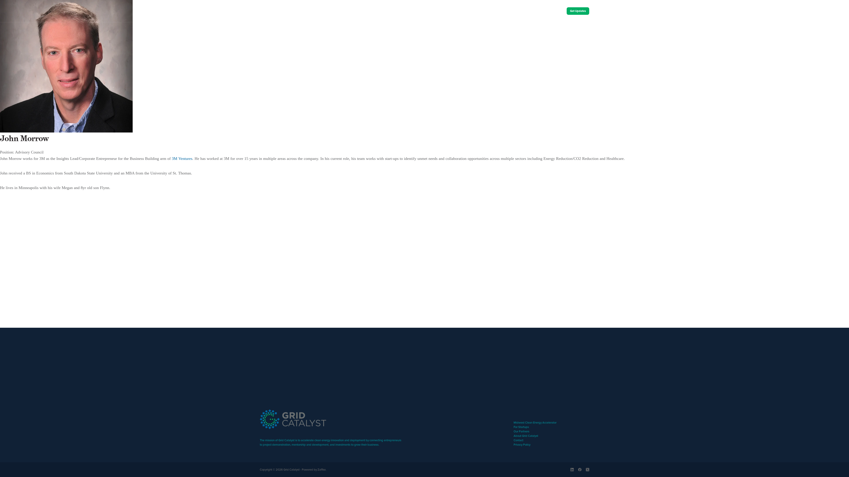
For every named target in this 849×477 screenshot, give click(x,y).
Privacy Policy (522, 445)
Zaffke (321, 469)
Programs (279, 29)
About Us (519, 11)
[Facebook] (579, 469)
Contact (518, 440)
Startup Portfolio (346, 29)
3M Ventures (182, 158)
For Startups (521, 427)
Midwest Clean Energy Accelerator (535, 422)
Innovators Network (421, 29)
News (482, 29)
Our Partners (521, 431)
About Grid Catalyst (526, 436)
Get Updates (578, 11)
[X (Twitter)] (587, 469)
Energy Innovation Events (552, 29)
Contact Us (549, 11)
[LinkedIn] (572, 469)
